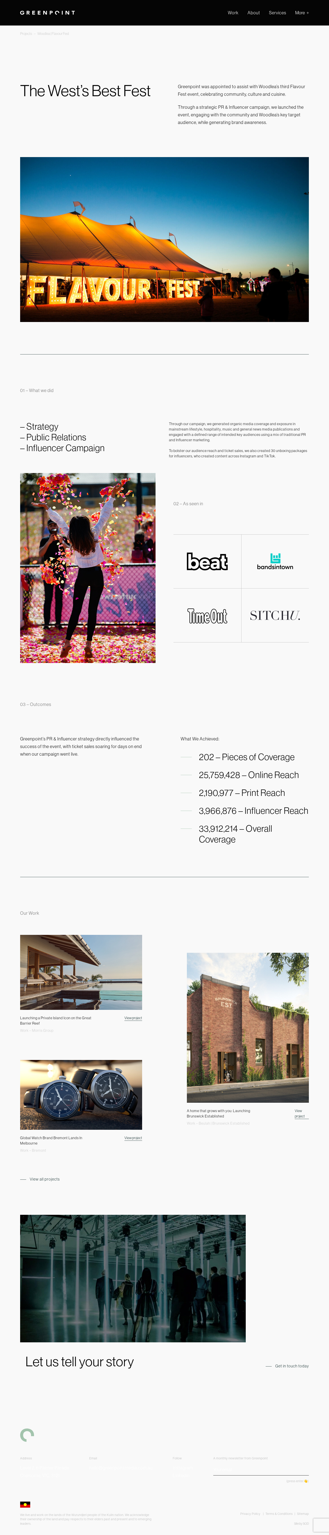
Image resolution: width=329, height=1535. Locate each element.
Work (233, 12)
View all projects (45, 1179)
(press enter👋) (297, 1481)
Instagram (183, 1468)
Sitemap (303, 1514)
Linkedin (181, 1475)
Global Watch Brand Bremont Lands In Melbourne (51, 1140)
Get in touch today (292, 1366)
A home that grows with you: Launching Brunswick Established (218, 1113)
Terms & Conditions (279, 1514)
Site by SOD (301, 1524)
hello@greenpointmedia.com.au (121, 1468)
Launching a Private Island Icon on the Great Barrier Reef (56, 1020)
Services (277, 12)
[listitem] (243, 111)
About (254, 12)
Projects (26, 33)
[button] (302, 13)
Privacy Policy (250, 1514)
